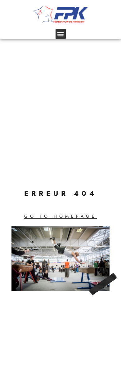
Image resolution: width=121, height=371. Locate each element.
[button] (61, 34)
